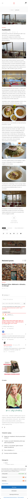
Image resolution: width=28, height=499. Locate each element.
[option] (14, 276)
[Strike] (8, 303)
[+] (19, 303)
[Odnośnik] (15, 303)
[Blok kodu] (14, 303)
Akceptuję (14, 487)
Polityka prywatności (21, 497)
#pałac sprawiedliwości (19, 228)
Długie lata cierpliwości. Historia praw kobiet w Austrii (14, 437)
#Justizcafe (10, 228)
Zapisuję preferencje (14, 494)
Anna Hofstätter (4, 32)
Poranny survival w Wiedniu (10, 453)
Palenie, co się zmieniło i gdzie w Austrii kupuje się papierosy (13, 446)
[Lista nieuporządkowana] (11, 303)
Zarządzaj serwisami (5, 483)
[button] (26, 466)
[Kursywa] (5, 303)
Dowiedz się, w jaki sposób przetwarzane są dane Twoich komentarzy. (13, 308)
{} (17, 303)
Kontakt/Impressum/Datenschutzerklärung (10, 497)
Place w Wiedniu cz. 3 (9, 450)
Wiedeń (12, 9)
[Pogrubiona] (3, 303)
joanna (10, 346)
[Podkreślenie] (6, 303)
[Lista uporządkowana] (9, 303)
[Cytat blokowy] (12, 303)
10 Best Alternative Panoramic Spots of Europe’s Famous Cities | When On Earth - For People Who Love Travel (13, 322)
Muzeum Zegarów (11, 244)
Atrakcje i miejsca (10, 464)
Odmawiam (14, 490)
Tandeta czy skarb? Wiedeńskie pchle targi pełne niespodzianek (14, 441)
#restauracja (5, 229)
